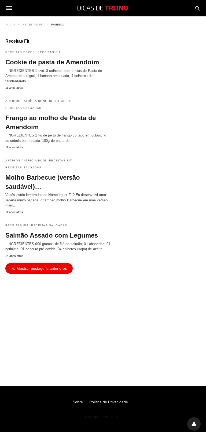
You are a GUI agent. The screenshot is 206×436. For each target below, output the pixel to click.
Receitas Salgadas (23, 107)
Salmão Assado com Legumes (51, 235)
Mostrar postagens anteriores (42, 268)
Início (10, 24)
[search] (197, 8)
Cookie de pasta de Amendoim (52, 62)
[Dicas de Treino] (102, 8)
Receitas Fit (33, 24)
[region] (103, 322)
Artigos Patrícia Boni (25, 100)
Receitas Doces (20, 52)
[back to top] (194, 424)
